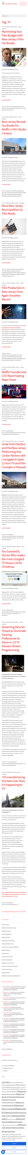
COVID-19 (3, 1087)
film (5, 108)
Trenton (8, 353)
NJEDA (18, 196)
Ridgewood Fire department (8, 940)
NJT (19, 1089)
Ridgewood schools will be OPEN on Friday (10, 1125)
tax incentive (9, 109)
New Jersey (15, 1089)
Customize (14, 1147)
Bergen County (12, 1082)
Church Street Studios (7, 969)
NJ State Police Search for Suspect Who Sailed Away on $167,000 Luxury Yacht (13, 1042)
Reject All (14, 1151)
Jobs (8, 904)
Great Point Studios (11, 536)
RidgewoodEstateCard (9, 1102)
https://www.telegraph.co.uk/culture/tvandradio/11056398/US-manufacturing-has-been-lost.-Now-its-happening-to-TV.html (14, 894)
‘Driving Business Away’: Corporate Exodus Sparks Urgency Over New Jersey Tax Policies (13, 1009)
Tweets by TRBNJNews (7, 1049)
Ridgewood (22, 1091)
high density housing (6, 1089)
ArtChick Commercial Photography (10, 966)
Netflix (20, 192)
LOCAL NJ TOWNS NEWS (8, 1065)
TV (13, 109)
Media (12, 432)
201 (3, 1082)
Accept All (14, 1143)
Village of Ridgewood (7, 934)
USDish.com (4, 615)
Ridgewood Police (6, 937)
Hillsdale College (5, 972)
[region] (14, 1142)
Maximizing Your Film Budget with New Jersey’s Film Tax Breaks (13, 37)
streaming (15, 434)
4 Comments (21, 441)
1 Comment (21, 203)
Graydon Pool (23, 1087)
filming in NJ (18, 108)
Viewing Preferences (11, 765)
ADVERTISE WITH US (8, 1068)
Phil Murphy (13, 1091)
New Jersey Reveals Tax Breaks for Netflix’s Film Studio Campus (14, 127)
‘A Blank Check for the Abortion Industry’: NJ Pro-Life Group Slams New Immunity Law (14, 994)
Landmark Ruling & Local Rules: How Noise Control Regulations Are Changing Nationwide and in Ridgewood (14, 988)
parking (8, 1091)
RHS (16, 1091)
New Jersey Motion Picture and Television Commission (14, 327)
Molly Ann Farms (5, 924)
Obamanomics (12, 904)
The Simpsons (15, 613)
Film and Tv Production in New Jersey (15, 106)
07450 (7, 1082)
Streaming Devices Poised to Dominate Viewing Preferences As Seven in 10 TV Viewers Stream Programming (14, 638)
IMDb (17, 611)
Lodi (8, 761)
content (6, 432)
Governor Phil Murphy (11, 356)
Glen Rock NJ (17, 1087)
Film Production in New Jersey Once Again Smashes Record (13, 293)
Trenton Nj (17, 360)
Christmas (6, 611)
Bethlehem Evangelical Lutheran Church (11, 975)
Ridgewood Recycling (11, 1119)
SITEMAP (5, 1070)
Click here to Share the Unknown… (10, 1060)
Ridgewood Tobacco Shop (8, 963)
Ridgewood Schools (6, 931)
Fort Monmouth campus (12, 192)
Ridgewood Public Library (8, 943)
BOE (15, 1085)
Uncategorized (13, 761)
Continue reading (6, 100)
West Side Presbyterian (7, 959)
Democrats (12, 1087)
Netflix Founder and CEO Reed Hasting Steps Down (14, 376)
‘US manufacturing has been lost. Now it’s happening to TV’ (13, 783)
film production (10, 108)
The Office (9, 613)
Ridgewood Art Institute (9, 1094)
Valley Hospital (5, 953)
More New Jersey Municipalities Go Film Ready (12, 209)
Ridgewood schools (15, 1122)
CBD (17, 1085)
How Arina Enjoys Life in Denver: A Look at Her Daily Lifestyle (14, 998)
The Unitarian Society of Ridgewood (10, 947)
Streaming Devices (19, 763)
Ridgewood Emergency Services (9, 927)
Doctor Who (12, 611)
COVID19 (7, 1087)
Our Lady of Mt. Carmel (7, 956)
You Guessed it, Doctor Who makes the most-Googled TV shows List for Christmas (13, 559)
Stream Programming (9, 763)
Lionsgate (19, 536)
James (15, 26)
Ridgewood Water (6, 950)
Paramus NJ (4, 1091)
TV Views (4, 765)
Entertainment (9, 430)
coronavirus (22, 1085)
